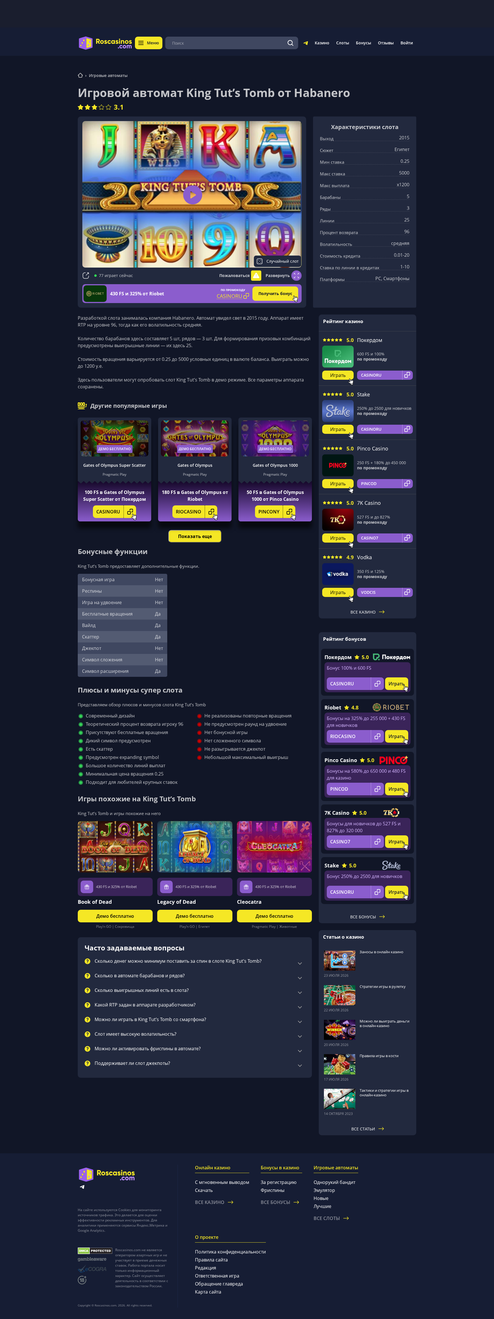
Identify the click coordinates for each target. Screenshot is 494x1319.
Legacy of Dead (176, 902)
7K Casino (369, 503)
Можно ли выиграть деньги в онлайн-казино (384, 1023)
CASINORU (108, 512)
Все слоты (327, 1218)
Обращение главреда (219, 1284)
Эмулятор (324, 1190)
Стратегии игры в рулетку (383, 986)
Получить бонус (275, 293)
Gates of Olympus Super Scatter (114, 465)
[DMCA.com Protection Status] (95, 1250)
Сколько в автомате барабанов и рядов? (140, 976)
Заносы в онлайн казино (381, 952)
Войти (407, 43)
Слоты (342, 43)
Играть (338, 375)
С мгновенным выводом (222, 1182)
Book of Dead (95, 902)
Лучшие (322, 1206)
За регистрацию (278, 1182)
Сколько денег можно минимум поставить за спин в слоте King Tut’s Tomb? (178, 961)
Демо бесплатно (114, 448)
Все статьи (363, 1129)
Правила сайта (211, 1259)
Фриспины (272, 1190)
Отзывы (386, 43)
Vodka (364, 557)
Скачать (204, 1190)
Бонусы (363, 43)
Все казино (363, 612)
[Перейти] (305, 44)
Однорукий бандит (334, 1182)
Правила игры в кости (379, 1055)
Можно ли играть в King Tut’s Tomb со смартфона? (150, 1020)
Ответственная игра (217, 1275)
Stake (363, 394)
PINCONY (268, 512)
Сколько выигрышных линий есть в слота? (142, 990)
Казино (322, 43)
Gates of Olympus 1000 (275, 465)
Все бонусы (363, 916)
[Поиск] (290, 43)
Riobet (332, 707)
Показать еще (195, 536)
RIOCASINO (188, 512)
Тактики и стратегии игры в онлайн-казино (384, 1092)
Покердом (369, 340)
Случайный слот (282, 261)
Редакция (205, 1267)
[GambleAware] (95, 1259)
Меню (153, 43)
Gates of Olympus (195, 465)
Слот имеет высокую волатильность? (135, 1034)
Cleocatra (249, 902)
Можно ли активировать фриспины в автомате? (148, 1049)
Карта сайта (208, 1292)
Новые (321, 1198)
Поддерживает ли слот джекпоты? (132, 1063)
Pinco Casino (372, 448)
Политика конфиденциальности (230, 1251)
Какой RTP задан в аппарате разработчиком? (145, 1005)
